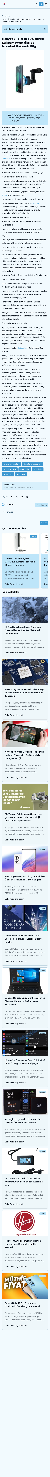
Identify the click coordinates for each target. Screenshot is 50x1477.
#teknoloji (8, 474)
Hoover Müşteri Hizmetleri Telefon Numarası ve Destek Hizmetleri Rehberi (23, 1244)
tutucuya (35, 203)
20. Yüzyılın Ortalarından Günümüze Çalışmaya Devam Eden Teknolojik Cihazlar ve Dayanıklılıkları (23, 817)
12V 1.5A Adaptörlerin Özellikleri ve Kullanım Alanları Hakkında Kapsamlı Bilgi (24, 1181)
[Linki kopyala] (27, 497)
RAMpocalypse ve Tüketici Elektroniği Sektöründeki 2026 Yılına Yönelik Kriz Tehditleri (24, 692)
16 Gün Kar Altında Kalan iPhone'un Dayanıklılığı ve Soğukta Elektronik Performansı (23, 630)
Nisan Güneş (9, 485)
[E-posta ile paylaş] (22, 497)
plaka (4, 195)
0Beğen (43, 505)
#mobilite (21, 474)
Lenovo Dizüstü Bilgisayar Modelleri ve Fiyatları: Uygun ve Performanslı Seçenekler (25, 1001)
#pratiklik (37, 469)
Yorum (44, 523)
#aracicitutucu (10, 469)
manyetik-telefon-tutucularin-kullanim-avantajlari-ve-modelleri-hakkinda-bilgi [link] (23, 20)
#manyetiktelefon (11, 464)
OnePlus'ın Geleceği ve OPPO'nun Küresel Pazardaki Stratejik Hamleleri (20, 561)
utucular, (6, 158)
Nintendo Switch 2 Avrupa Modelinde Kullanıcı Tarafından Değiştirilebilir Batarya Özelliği (24, 755)
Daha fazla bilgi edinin (14, 584)
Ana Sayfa (6, 16)
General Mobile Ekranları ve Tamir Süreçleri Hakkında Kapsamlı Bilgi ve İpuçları (24, 938)
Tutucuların (23, 348)
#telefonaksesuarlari (32, 464)
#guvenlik (24, 469)
